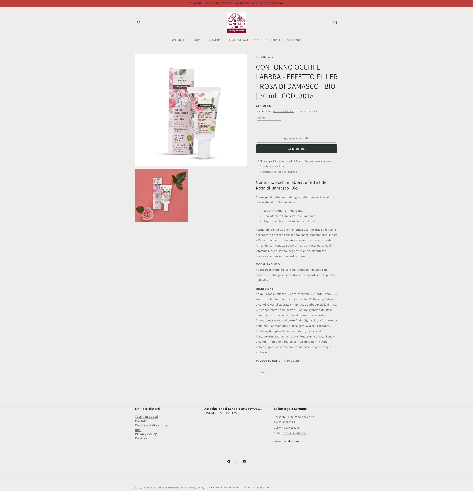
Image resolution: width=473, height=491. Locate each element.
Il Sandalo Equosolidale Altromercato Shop (163, 487)
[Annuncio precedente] (136, 3)
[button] (139, 22)
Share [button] (263, 372)
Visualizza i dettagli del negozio (279, 171)
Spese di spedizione (283, 111)
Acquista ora (296, 148)
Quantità (260, 117)
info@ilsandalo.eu (295, 433)
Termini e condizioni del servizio (223, 487)
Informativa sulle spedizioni (256, 487)
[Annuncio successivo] (337, 3)
